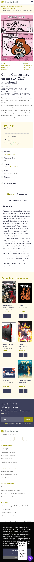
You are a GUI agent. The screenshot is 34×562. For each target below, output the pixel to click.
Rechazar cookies (17, 554)
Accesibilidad (5, 478)
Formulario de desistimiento (10, 474)
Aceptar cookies (17, 550)
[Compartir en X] (9, 143)
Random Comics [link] (9, 154)
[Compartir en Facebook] (5, 143)
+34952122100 (6, 509)
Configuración (17, 557)
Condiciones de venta (8, 452)
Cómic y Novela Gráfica (14, 7)
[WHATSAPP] (25, 439)
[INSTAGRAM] (7, 439)
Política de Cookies (7, 459)
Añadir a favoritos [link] (11, 137)
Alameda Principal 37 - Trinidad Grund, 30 (15, 506)
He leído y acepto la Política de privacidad (19, 423)
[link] (9, 316)
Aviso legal (4, 449)
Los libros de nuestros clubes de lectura (13, 497)
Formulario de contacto (9, 516)
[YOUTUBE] (21, 439)
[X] (12, 439)
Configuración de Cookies (9, 462)
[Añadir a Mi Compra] (5, 316)
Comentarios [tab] (22, 194)
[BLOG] (16, 439)
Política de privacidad (8, 455)
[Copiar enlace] (19, 143)
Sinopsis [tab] (10, 194)
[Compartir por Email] (16, 143)
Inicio (3, 7)
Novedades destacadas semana (10, 490)
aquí (18, 545)
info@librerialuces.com (9, 512)
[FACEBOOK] (3, 439)
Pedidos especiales (7, 471)
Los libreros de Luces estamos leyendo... (13, 493)
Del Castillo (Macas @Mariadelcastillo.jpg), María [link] (15, 91)
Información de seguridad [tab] (17, 200)
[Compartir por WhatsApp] (12, 143)
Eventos (3, 487)
